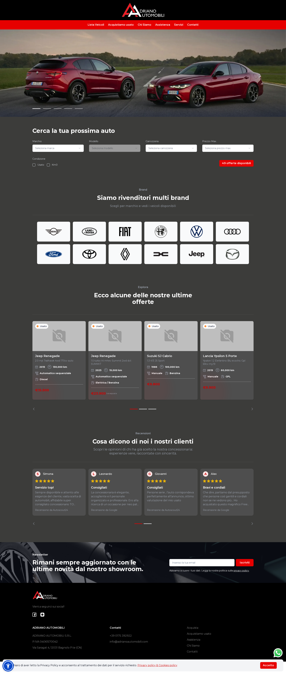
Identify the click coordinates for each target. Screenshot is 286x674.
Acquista (192, 627)
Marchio (37, 141)
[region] (143, 365)
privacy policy (241, 570)
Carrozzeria (152, 141)
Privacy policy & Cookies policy (157, 665)
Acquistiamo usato (121, 24)
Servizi (178, 24)
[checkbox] (33, 164)
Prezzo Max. (209, 141)
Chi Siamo (144, 24)
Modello (93, 141)
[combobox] (58, 148)
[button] (8, 666)
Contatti (192, 24)
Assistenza (162, 24)
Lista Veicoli (96, 24)
